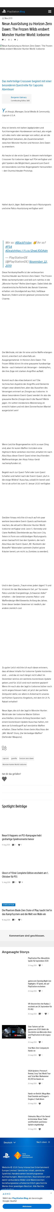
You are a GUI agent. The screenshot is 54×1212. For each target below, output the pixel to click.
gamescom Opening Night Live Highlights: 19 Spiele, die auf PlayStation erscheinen (39, 984)
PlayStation (16, 11)
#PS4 (8, 246)
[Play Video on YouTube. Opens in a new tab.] (19, 1035)
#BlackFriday (23, 242)
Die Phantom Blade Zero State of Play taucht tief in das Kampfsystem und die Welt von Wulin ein (27, 912)
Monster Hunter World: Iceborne (14, 764)
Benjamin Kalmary (19, 97)
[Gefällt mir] (19, 845)
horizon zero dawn (27, 758)
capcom (6, 758)
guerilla (14, 758)
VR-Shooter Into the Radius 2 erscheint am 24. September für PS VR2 (40, 1006)
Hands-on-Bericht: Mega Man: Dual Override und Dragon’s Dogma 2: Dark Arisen (39, 1096)
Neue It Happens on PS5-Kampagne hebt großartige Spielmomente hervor (22, 837)
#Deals (9, 250)
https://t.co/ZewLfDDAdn (31, 250)
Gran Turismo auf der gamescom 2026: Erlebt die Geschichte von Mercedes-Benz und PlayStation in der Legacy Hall (40, 1032)
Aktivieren (27, 1206)
